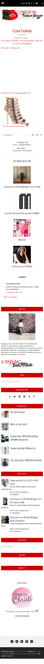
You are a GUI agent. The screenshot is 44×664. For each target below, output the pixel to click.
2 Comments (15, 513)
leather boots (26, 93)
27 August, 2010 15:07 (14, 292)
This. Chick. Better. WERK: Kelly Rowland (26, 460)
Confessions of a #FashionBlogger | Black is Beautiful (24, 519)
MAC (32, 41)
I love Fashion (25, 41)
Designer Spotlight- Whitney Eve (23, 448)
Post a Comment (10, 297)
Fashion (15, 41)
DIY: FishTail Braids (17, 412)
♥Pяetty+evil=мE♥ (9, 93)
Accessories (6, 41)
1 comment (7, 135)
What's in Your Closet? (18, 424)
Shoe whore (26, 44)
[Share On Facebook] (35, 135)
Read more (24, 492)
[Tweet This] (32, 135)
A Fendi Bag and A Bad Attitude (25, 654)
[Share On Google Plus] (38, 135)
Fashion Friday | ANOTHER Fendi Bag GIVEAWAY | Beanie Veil (24, 438)
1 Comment (14, 494)
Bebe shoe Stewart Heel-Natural (14, 126)
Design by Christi (14, 611)
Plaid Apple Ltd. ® (28, 611)
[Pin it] (41, 135)
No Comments (15, 531)
